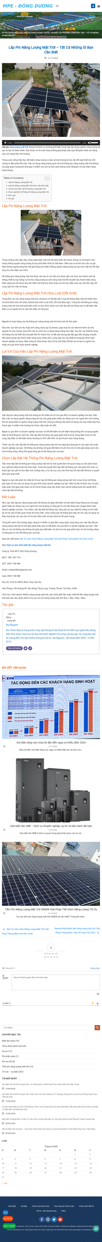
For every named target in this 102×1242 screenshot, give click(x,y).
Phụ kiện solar (8, 1056)
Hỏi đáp (24, 1206)
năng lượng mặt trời (19, 147)
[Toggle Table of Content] (46, 178)
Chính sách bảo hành (40, 1206)
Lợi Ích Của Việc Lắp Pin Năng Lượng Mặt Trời (27, 189)
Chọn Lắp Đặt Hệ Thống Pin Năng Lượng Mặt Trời (28, 192)
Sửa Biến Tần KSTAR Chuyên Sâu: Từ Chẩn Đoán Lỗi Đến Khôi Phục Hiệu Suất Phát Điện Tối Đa (40, 1084)
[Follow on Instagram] (48, 1219)
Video (63, 1211)
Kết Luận (12, 195)
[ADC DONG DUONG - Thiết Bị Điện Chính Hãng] (28, 6)
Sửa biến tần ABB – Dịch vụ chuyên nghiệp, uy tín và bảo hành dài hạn (51, 826)
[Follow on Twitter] (54, 1219)
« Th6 (4, 1183)
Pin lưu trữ (7, 1061)
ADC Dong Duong (34, 33)
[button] (57, 6)
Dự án (5, 1051)
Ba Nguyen (12, 624)
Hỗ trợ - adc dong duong (46, 1211)
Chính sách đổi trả (86, 1206)
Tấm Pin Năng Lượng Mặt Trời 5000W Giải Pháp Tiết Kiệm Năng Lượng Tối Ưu (51, 909)
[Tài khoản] (93, 6)
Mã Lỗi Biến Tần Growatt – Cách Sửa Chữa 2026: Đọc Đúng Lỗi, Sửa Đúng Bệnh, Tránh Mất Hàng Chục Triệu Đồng (48, 1129)
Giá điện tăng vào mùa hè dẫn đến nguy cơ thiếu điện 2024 (51, 742)
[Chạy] (5, 142)
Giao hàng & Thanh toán (64, 1206)
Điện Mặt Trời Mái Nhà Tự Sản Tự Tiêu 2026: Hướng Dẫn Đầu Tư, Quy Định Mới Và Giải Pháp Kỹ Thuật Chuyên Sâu (48, 1119)
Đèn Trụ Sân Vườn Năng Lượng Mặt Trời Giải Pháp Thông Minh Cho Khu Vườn (56, 539)
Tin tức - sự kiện (50, 33)
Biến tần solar (8, 1041)
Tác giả (11, 198)
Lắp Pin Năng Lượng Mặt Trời (20, 182)
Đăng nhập (95, 968)
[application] (51, 142)
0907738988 (9, 1226)
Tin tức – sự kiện (10, 1071)
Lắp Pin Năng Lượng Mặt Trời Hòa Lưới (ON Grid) (28, 186)
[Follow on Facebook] (42, 1219)
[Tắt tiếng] (89, 142)
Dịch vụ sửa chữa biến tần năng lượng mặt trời (28, 545)
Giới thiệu (12, 1206)
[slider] (95, 142)
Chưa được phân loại (12, 1046)
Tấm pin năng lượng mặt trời (15, 1066)
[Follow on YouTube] (60, 1219)
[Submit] (97, 1027)
